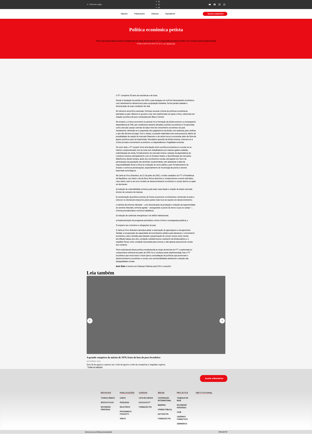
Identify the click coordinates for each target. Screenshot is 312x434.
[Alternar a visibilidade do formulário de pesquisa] (188, 13)
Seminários (182, 424)
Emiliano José (95, 361)
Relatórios (125, 407)
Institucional (204, 393)
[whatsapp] (224, 4)
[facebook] (215, 4)
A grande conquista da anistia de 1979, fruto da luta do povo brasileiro (123, 357)
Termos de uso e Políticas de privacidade (98, 432)
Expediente (170, 14)
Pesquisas (124, 402)
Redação (171, 44)
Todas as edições (94, 367)
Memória (162, 405)
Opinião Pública (165, 410)
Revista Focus (107, 402)
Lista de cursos (146, 398)
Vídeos (123, 419)
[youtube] (210, 4)
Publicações (139, 14)
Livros (123, 398)
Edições (124, 14)
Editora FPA (163, 414)
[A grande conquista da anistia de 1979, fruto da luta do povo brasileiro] (156, 315)
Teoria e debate (108, 398)
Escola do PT (145, 402)
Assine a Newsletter (214, 378)
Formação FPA (145, 407)
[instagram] (219, 4)
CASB (179, 412)
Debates (155, 14)
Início (100, 4)
